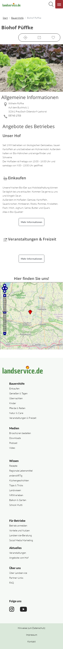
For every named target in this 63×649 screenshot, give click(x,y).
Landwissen (15, 490)
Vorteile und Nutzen (19, 530)
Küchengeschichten (19, 480)
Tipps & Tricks (16, 485)
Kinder (12, 403)
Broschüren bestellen (20, 433)
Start (5, 17)
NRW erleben (16, 495)
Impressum (31, 634)
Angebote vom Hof (19, 557)
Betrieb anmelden (18, 525)
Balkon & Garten (17, 500)
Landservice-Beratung (20, 535)
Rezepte (13, 465)
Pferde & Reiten (17, 408)
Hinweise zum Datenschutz (31, 628)
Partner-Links (16, 577)
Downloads (15, 438)
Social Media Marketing (21, 540)
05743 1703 (14, 115)
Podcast (13, 442)
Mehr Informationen (31, 222)
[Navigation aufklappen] (59, 4)
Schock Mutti (16, 504)
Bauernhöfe (17, 17)
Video (12, 447)
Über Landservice (18, 572)
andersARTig (15, 475)
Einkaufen (14, 388)
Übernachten (16, 398)
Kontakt (31, 641)
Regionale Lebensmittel (21, 470)
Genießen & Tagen (18, 393)
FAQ (11, 582)
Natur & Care (16, 413)
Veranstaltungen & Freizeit (22, 417)
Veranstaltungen (17, 552)
